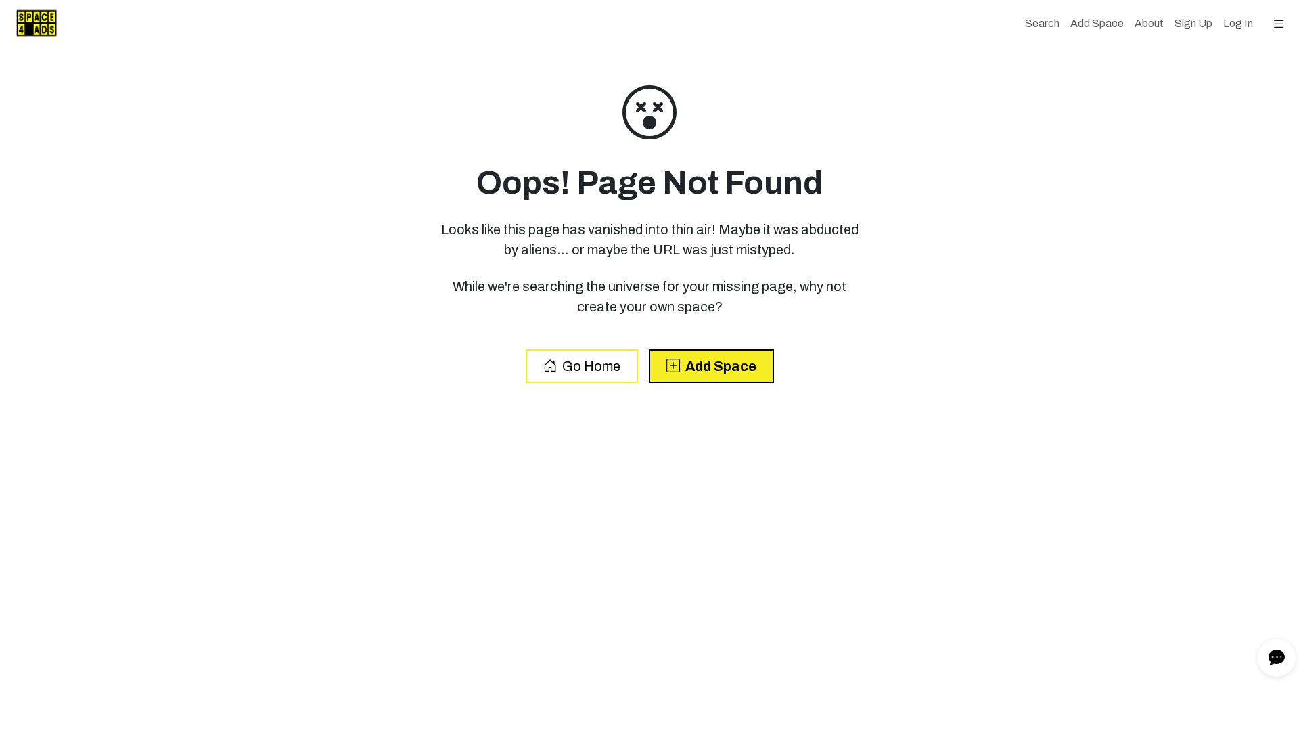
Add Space (1097, 23)
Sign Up (1193, 23)
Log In (1238, 23)
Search (1045, 23)
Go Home (591, 366)
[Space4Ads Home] (31, 23)
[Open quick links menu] (1279, 23)
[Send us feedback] (1277, 658)
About (1149, 23)
